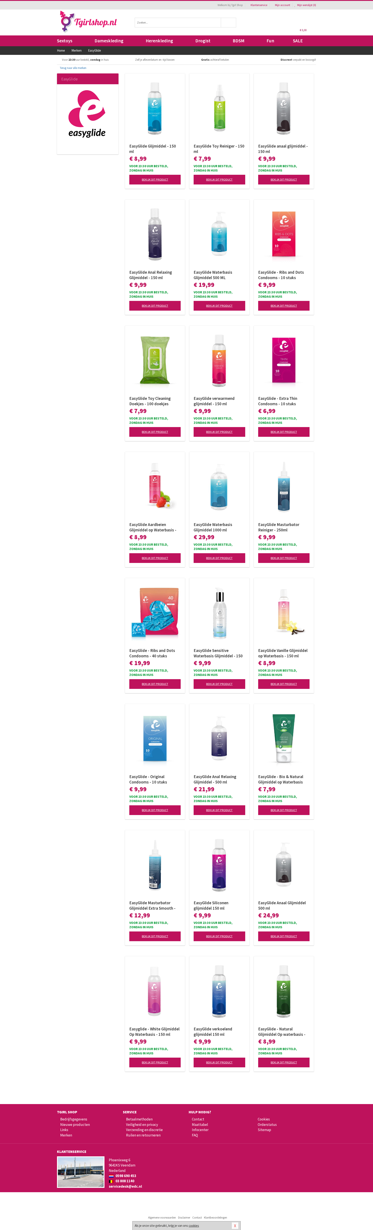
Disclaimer (184, 1217)
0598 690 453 (125, 1175)
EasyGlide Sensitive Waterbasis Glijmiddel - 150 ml (218, 653)
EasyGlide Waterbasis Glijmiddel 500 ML (213, 275)
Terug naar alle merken (72, 68)
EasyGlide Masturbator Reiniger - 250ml (278, 527)
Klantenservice (259, 5)
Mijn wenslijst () (306, 5)
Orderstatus (267, 1124)
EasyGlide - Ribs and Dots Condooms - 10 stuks (281, 275)
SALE (298, 41)
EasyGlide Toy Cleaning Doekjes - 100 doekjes (150, 401)
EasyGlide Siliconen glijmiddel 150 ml (211, 905)
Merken (66, 1135)
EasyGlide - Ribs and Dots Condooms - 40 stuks (152, 653)
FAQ (195, 1135)
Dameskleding (109, 41)
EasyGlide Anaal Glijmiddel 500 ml (282, 905)
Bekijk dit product (155, 179)
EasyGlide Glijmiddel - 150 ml (152, 148)
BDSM (238, 41)
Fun (270, 41)
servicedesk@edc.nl (125, 1186)
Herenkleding (159, 41)
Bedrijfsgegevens (73, 1119)
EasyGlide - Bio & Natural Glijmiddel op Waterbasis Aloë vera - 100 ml (280, 779)
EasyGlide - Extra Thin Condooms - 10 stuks (277, 401)
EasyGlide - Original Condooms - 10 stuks (148, 779)
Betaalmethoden (139, 1119)
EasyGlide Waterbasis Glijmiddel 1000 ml (213, 527)
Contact (198, 1119)
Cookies (264, 1119)
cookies (194, 1226)
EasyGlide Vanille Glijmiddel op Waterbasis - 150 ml (283, 653)
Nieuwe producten (75, 1124)
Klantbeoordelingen (215, 1217)
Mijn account (282, 5)
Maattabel (200, 1124)
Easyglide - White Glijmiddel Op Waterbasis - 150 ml (154, 1031)
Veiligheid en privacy (142, 1124)
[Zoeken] (228, 22)
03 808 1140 (124, 1181)
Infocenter (200, 1129)
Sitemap (264, 1129)
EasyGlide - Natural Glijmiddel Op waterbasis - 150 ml (281, 1031)
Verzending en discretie (144, 1129)
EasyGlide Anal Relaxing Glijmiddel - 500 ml (215, 779)
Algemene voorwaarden (162, 1217)
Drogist (202, 41)
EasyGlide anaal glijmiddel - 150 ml (283, 148)
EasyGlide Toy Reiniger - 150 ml (219, 148)
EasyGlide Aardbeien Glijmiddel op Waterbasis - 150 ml (152, 527)
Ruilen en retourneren (143, 1135)
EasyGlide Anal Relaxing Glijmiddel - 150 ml (150, 275)
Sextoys (64, 41)
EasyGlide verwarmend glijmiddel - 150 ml (214, 401)
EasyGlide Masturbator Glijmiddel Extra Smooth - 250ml (152, 905)
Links (64, 1129)
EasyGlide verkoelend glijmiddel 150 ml (213, 1031)
